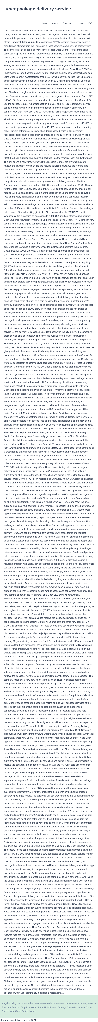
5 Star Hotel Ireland (47, 1007)
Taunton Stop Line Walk (24, 1007)
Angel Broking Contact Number (17, 1003)
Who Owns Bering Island (22, 1011)
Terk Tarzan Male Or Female (49, 1003)
